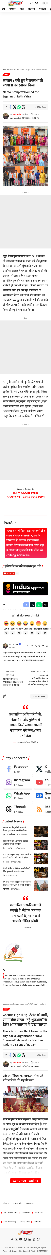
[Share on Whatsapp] (19, 107)
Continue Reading (25, 1180)
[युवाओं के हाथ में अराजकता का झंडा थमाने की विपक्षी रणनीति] (41, 845)
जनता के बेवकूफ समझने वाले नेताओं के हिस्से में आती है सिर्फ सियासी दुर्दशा (17, 856)
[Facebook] (32, 646)
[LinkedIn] (30, 1239)
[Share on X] (15, 107)
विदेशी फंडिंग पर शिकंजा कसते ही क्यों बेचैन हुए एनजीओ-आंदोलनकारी (16, 870)
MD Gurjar (17, 114)
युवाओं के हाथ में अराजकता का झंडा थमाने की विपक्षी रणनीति (15, 842)
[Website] (28, 646)
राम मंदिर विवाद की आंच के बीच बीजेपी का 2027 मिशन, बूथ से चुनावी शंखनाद (17, 883)
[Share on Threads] (23, 107)
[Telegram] (43, 646)
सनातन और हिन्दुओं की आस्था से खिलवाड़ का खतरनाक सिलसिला (15, 829)
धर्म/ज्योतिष (11, 834)
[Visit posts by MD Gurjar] (5, 645)
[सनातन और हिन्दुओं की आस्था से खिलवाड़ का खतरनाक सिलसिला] (41, 831)
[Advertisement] (25, 39)
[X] (35, 646)
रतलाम (6, 75)
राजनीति (9, 848)
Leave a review (40, 696)
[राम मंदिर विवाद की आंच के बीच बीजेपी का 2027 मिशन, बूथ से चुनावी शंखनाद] (41, 885)
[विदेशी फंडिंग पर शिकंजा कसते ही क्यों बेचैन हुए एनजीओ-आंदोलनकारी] (41, 872)
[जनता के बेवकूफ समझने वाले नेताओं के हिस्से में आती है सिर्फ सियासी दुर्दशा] (41, 858)
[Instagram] (39, 646)
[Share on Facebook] (10, 107)
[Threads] (47, 646)
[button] (5, 3)
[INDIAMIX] (15, 3)
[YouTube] (21, 1239)
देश (4, 834)
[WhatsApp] (18, 795)
